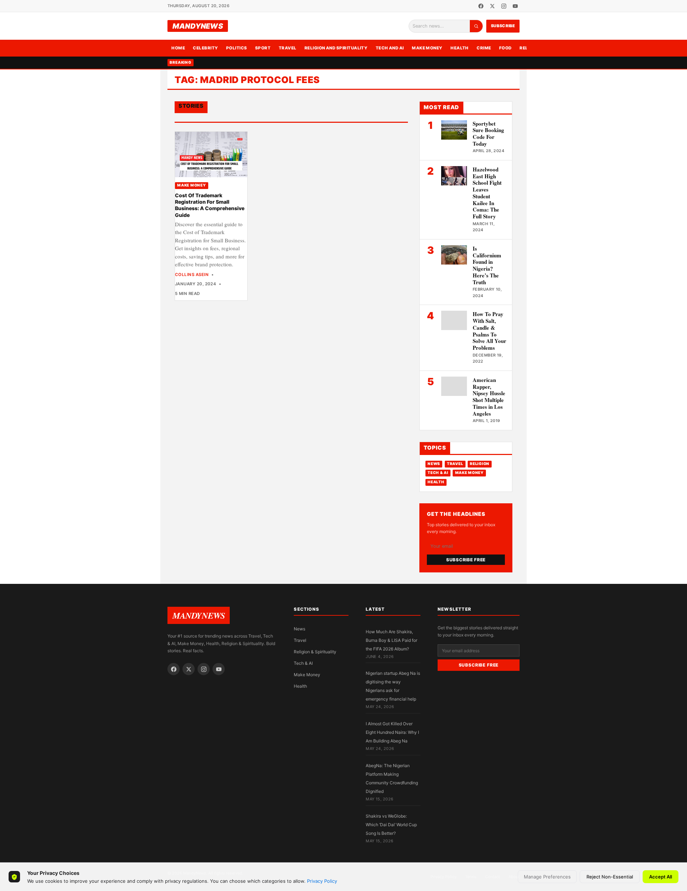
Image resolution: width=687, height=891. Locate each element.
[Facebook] (481, 6)
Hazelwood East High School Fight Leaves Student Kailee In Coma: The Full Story (487, 192)
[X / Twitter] (492, 6)
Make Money (427, 47)
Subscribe (503, 25)
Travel (288, 47)
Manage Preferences (547, 877)
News (434, 463)
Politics (236, 47)
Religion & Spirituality (315, 651)
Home (178, 47)
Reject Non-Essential (609, 877)
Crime (484, 47)
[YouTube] (515, 6)
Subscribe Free (466, 559)
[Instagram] (504, 6)
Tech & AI (438, 472)
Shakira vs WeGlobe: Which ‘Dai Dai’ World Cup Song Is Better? (391, 824)
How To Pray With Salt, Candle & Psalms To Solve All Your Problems (489, 331)
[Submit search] (476, 26)
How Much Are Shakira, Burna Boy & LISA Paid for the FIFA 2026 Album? (391, 640)
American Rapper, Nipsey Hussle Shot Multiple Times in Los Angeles (489, 396)
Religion (479, 463)
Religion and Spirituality (336, 47)
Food (505, 47)
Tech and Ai (390, 47)
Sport (263, 47)
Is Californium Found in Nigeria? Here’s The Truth (487, 265)
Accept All (660, 877)
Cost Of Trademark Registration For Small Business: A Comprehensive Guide (209, 205)
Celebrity (205, 47)
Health (459, 47)
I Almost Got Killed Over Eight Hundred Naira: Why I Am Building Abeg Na (392, 732)
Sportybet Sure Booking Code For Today (488, 133)
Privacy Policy (322, 881)
